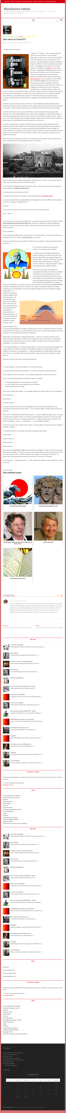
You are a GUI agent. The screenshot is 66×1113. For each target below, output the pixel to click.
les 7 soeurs (24, 42)
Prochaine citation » (8, 785)
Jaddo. (5, 813)
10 (33, 1086)
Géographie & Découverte (10, 36)
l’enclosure (48, 68)
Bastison (5, 799)
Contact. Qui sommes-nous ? (10, 1054)
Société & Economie (29, 36)
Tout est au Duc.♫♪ (36, 78)
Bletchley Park (47, 196)
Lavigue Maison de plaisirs (10, 817)
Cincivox (5, 805)
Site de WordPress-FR (51, 1)
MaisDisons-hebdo (17, 9)
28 (9, 1096)
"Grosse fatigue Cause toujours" (12, 795)
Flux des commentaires (38, 1)
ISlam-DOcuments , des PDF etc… (12, 1058)
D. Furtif (6, 42)
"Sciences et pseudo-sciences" (11, 797)
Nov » (7, 1099)
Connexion (18, 1)
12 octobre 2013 (14, 42)
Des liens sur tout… (8, 1056)
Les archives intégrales (9, 1063)
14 (9, 1090)
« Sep (4, 1099)
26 (48, 1093)
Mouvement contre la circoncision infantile (15, 823)
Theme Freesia (23, 1107)
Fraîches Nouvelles (8, 811)
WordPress (29, 1107)
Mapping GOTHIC (8, 821)
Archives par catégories (11, 1065)
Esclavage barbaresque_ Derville (12, 809)
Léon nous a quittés (8, 1061)
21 (9, 1093)
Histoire (21, 36)
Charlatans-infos (7, 801)
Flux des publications (27, 1)
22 (17, 1093)
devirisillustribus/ (8, 807)
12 (48, 1086)
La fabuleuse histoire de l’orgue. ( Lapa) (13, 1060)
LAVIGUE (5, 815)
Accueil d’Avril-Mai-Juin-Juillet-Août (13, 1052)
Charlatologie (7, 803)
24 (33, 1093)
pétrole (29, 42)
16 (25, 1090)
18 (40, 1090)
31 (33, 1096)
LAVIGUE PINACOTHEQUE (11, 819)
